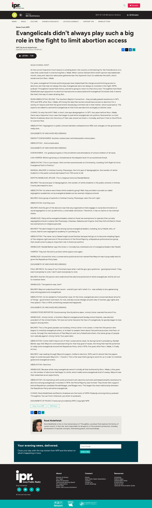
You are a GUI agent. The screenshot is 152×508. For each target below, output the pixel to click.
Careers (87, 481)
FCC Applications (62, 484)
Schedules (117, 477)
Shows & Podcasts (50, 21)
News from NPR (22, 27)
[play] (14, 15)
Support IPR (88, 21)
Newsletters (104, 21)
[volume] (20, 15)
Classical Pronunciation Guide (124, 486)
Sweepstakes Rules (120, 481)
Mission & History (62, 477)
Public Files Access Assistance (66, 487)
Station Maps (118, 479)
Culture (34, 21)
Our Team (59, 479)
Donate (135, 5)
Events (87, 477)
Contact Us (88, 482)
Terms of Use (118, 484)
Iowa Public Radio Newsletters (95, 479)
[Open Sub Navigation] (18, 21)
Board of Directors (62, 481)
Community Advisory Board (65, 482)
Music (23, 21)
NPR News (53, 406)
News (14, 21)
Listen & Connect (71, 21)
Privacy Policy (118, 482)
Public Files (60, 486)
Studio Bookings (90, 484)
